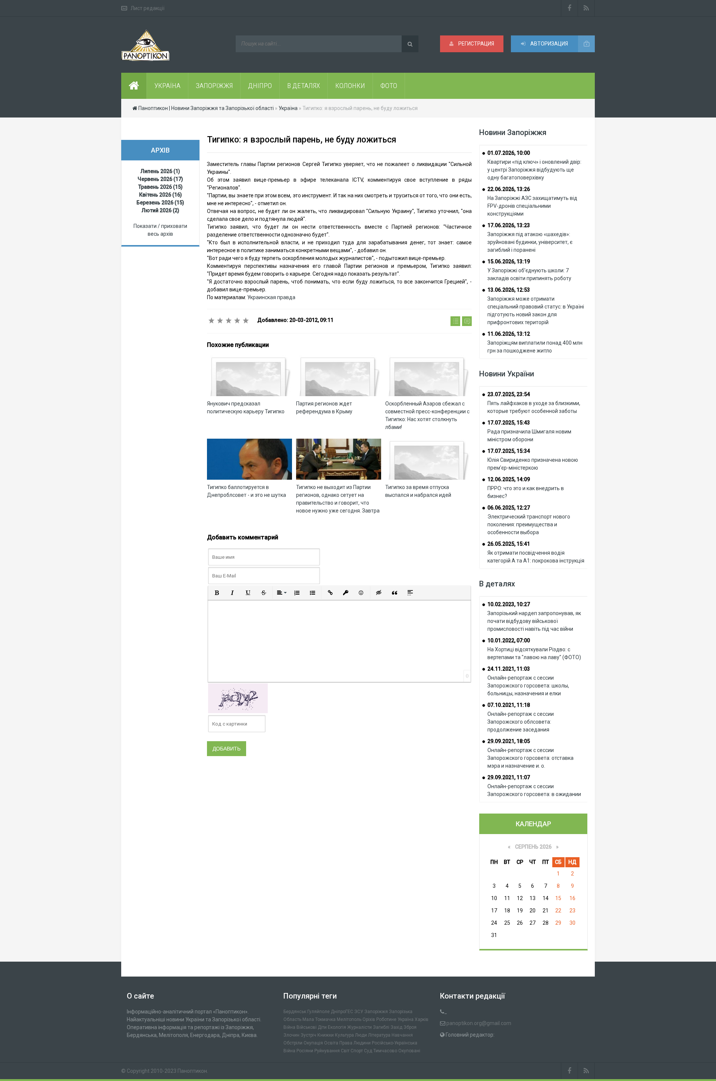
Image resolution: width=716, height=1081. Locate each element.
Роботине (386, 1019)
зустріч (308, 1035)
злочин (291, 1035)
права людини (355, 1043)
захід (396, 1027)
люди (361, 1035)
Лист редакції (147, 8)
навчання (402, 1035)
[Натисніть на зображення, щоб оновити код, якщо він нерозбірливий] (238, 698)
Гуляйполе (318, 1011)
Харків (421, 1019)
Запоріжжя (376, 1011)
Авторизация (548, 44)
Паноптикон (192, 1071)
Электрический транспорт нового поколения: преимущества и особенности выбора (528, 524)
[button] (217, 593)
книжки (325, 1035)
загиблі (381, 1027)
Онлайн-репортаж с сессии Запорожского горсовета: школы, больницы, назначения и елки (528, 685)
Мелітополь (349, 1019)
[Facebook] (569, 8)
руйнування (327, 1050)
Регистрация (475, 44)
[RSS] (586, 8)
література (379, 1035)
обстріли (292, 1043)
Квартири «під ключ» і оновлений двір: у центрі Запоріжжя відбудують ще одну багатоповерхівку (534, 170)
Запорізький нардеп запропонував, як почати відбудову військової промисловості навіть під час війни (534, 621)
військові (306, 1027)
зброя (410, 1027)
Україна (406, 1019)
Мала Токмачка (319, 1019)
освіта (331, 1043)
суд (368, 1050)
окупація (313, 1043)
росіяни (304, 1050)
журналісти (359, 1027)
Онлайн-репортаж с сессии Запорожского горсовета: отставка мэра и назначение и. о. (530, 758)
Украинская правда (271, 297)
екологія (337, 1027)
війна (289, 1027)
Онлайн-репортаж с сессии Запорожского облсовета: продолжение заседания (520, 722)
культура (344, 1035)
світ (345, 1050)
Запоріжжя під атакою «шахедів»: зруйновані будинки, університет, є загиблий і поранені (529, 242)
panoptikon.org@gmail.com (478, 1023)
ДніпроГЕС (342, 1011)
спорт (357, 1050)
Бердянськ (294, 1011)
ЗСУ (358, 1011)
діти (322, 1027)
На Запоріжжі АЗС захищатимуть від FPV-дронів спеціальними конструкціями (532, 206)
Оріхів (368, 1019)
